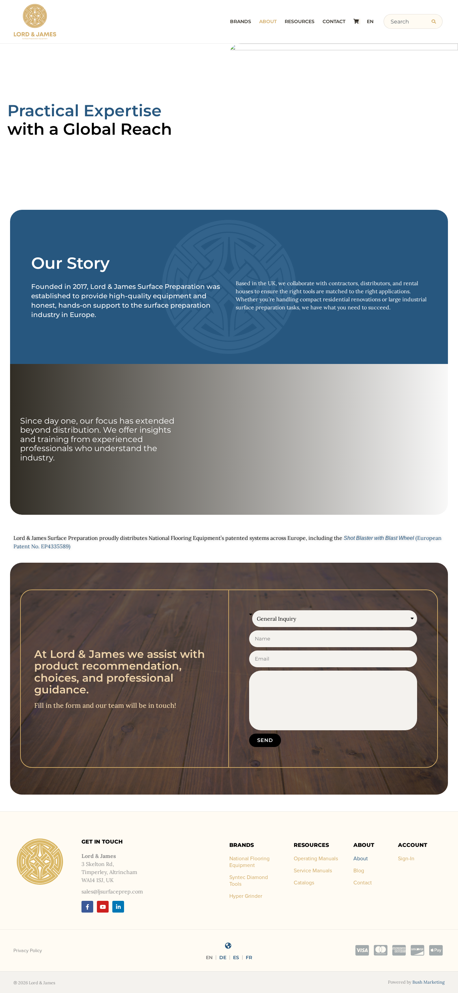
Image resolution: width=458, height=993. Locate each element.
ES (236, 957)
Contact (334, 21)
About (268, 21)
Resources (299, 21)
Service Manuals (313, 870)
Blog (358, 870)
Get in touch (102, 842)
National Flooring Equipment (249, 862)
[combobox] (406, 21)
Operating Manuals (316, 858)
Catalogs (304, 882)
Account (412, 845)
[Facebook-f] (87, 907)
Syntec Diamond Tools (248, 880)
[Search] (435, 21)
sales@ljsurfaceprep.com (112, 891)
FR (249, 957)
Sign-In (406, 858)
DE (222, 957)
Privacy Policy (27, 950)
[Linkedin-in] (118, 907)
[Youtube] (103, 907)
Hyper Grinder (245, 896)
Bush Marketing (428, 982)
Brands (240, 21)
